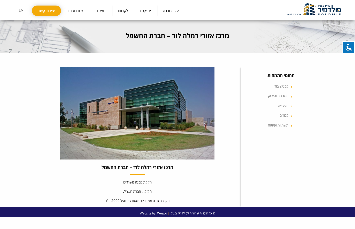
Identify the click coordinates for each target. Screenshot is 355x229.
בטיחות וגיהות (76, 10)
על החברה (171, 10)
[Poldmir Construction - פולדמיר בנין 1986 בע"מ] (314, 9)
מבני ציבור (284, 86)
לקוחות (123, 10)
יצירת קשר (46, 10)
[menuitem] (171, 11)
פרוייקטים (145, 10)
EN (21, 10)
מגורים (287, 115)
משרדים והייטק (281, 96)
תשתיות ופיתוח (281, 125)
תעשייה (286, 105)
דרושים (102, 10)
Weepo (162, 213)
